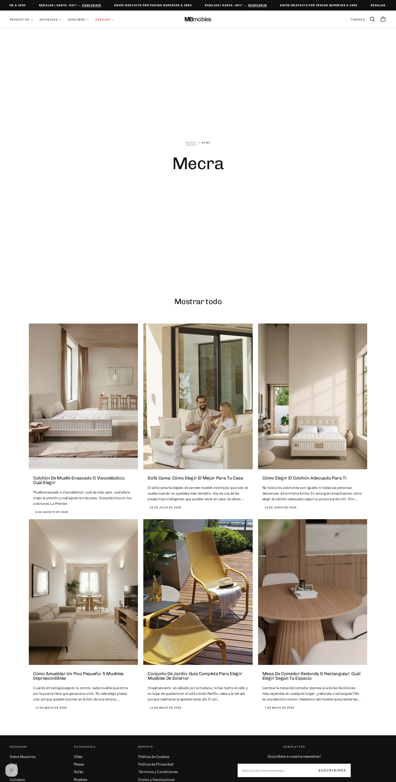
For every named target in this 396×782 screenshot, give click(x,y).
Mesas (79, 764)
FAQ (13, 771)
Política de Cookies (153, 756)
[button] (372, 19)
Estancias (49, 19)
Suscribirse (332, 770)
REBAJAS (102, 19)
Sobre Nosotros (23, 756)
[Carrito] (383, 19)
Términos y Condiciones (158, 771)
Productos (19, 19)
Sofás (78, 771)
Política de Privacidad (155, 764)
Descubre (76, 19)
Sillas (78, 756)
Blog (13, 764)
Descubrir (84, 5)
